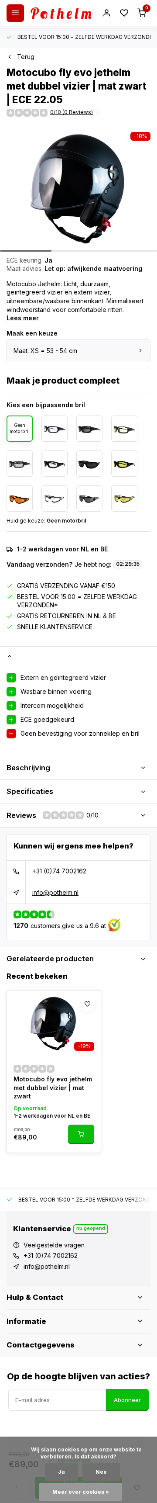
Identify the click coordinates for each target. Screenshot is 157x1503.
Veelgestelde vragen (54, 1245)
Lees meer (23, 318)
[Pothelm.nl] (61, 13)
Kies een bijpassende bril (46, 405)
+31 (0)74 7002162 (59, 871)
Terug (25, 56)
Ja (61, 1471)
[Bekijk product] (81, 1134)
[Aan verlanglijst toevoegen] (87, 1003)
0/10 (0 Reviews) (71, 112)
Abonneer (127, 1399)
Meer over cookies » (80, 1492)
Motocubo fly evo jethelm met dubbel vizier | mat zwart (53, 1087)
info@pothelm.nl (55, 892)
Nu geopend (90, 1228)
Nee (101, 1471)
